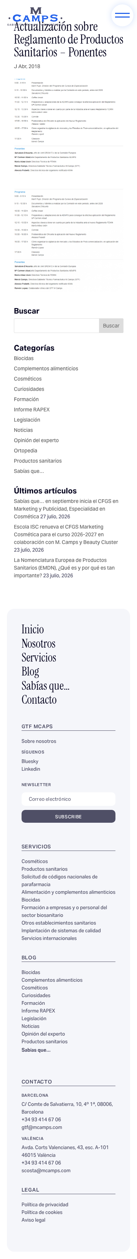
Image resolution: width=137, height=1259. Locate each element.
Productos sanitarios (38, 461)
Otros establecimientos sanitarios (59, 923)
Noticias (23, 430)
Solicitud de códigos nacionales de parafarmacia (60, 881)
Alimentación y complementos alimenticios (68, 893)
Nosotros (39, 645)
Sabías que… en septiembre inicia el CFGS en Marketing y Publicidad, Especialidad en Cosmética (66, 509)
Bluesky (30, 762)
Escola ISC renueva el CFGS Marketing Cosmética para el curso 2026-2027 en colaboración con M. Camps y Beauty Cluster (66, 535)
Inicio (33, 630)
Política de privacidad (45, 1205)
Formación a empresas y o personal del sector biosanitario (64, 912)
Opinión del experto (36, 441)
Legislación (27, 420)
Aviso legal (33, 1220)
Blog (30, 672)
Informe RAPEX (32, 410)
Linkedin (31, 769)
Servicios (39, 658)
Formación (26, 400)
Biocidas (24, 358)
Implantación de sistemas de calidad (61, 931)
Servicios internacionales (49, 939)
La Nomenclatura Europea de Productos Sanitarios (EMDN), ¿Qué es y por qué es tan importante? (64, 568)
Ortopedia (25, 451)
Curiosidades (29, 389)
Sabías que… (29, 471)
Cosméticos (28, 379)
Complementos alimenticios (46, 369)
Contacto (39, 701)
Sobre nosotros (39, 742)
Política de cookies (42, 1213)
